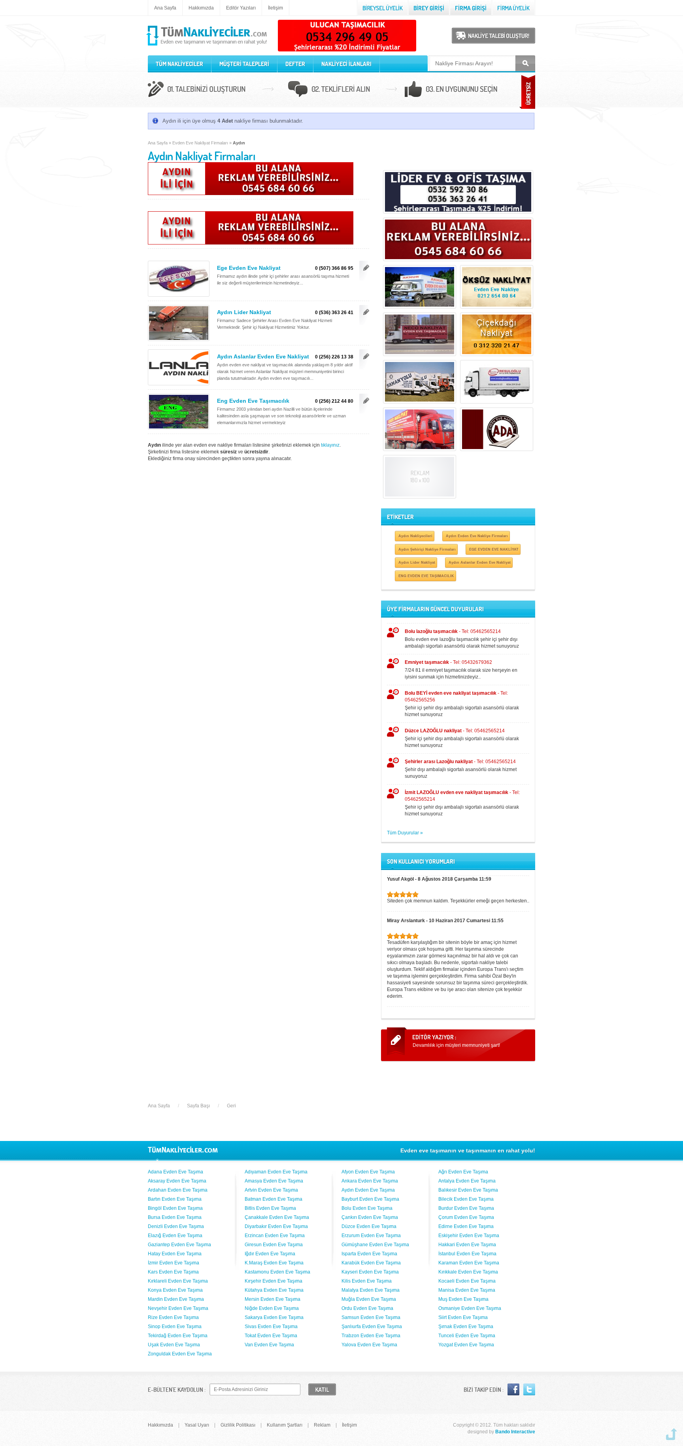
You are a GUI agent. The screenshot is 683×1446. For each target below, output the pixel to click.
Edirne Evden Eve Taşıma (466, 1226)
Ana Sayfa (165, 8)
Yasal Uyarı (197, 1425)
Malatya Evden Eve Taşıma (371, 1290)
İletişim (275, 8)
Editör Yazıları (241, 8)
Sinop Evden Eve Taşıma (175, 1326)
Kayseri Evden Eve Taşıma (370, 1272)
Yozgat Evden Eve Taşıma (466, 1344)
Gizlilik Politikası (238, 1425)
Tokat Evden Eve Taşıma (271, 1335)
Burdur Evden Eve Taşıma (466, 1208)
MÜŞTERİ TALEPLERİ (244, 64)
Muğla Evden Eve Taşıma (369, 1299)
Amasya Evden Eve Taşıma (274, 1181)
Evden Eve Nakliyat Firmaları (200, 142)
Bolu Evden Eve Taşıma (367, 1208)
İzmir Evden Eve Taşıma (173, 1263)
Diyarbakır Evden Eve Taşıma (276, 1226)
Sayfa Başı (198, 1106)
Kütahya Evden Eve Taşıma (274, 1290)
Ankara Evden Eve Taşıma (370, 1181)
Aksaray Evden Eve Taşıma (177, 1181)
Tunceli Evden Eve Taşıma (466, 1335)
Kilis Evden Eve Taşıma (367, 1281)
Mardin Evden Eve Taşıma (176, 1299)
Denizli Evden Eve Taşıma (176, 1226)
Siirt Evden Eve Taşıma (463, 1317)
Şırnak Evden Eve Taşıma (465, 1326)
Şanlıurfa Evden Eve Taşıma (372, 1326)
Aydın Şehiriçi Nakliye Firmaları (427, 549)
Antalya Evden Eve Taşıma (467, 1181)
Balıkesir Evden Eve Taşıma (468, 1190)
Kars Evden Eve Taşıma (173, 1272)
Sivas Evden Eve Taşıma (271, 1326)
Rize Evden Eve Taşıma (173, 1317)
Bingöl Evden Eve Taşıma (175, 1208)
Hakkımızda (201, 8)
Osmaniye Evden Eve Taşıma (469, 1308)
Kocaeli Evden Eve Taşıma (467, 1281)
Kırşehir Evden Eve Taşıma (273, 1281)
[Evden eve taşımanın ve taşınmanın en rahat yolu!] (207, 46)
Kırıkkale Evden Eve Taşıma (468, 1272)
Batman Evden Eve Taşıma (273, 1199)
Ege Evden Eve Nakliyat (249, 268)
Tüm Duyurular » (405, 833)
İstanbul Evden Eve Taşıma (467, 1253)
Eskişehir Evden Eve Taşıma (468, 1235)
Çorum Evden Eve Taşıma (466, 1217)
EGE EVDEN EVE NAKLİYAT (494, 549)
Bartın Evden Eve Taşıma (175, 1199)
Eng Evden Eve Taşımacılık (253, 401)
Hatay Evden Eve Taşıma (175, 1253)
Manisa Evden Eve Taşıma (466, 1290)
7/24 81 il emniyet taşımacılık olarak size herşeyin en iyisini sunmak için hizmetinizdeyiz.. (461, 670)
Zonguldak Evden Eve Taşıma (180, 1354)
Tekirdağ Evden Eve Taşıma (178, 1335)
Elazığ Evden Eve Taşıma (175, 1235)
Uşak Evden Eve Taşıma (174, 1344)
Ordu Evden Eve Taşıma (367, 1308)
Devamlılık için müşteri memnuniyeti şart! (456, 1045)
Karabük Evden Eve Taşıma (371, 1263)
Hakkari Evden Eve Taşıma (467, 1244)
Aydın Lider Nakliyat (244, 312)
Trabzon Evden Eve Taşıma (371, 1335)
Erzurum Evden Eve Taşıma (371, 1235)
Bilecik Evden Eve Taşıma (466, 1199)
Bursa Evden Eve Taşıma (175, 1217)
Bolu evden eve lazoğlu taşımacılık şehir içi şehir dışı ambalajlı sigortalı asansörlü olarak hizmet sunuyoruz (462, 639)
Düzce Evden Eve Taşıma (369, 1226)
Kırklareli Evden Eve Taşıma (178, 1281)
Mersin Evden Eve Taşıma (272, 1299)
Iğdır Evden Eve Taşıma (270, 1253)
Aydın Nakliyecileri (415, 535)
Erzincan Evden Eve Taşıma (275, 1235)
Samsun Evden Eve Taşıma (371, 1317)
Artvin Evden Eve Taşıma (271, 1190)
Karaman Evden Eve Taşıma (468, 1263)
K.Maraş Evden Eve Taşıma (274, 1263)
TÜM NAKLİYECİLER (179, 64)
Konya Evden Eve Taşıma (175, 1290)
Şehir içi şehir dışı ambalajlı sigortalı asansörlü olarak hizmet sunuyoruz (462, 703)
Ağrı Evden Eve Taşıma (463, 1172)
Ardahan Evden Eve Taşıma (178, 1190)
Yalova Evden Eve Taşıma (369, 1344)
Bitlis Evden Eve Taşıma (270, 1208)
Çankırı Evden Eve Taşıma (370, 1217)
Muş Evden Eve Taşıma (463, 1299)
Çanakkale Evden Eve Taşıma (277, 1217)
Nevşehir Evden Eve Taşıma (178, 1308)
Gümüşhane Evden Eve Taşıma (375, 1244)
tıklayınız (330, 445)
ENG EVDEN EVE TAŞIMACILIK (426, 575)
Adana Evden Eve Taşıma (175, 1172)
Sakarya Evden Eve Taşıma (274, 1317)
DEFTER (295, 64)
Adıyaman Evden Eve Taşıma (276, 1172)
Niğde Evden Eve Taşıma (272, 1308)
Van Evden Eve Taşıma (269, 1344)
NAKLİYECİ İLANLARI (346, 64)
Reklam (322, 1425)
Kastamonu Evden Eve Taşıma (277, 1272)
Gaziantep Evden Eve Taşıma (179, 1244)
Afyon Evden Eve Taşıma (368, 1172)
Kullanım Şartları (284, 1425)
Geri (231, 1106)
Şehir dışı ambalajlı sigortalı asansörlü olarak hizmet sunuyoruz (461, 769)
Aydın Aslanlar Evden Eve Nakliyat (263, 356)
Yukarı (671, 1434)
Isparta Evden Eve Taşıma (369, 1253)
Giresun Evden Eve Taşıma (274, 1244)
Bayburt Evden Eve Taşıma (370, 1199)
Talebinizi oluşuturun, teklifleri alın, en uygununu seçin (341, 90)
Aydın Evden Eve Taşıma (368, 1190)
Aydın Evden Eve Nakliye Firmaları (477, 535)
